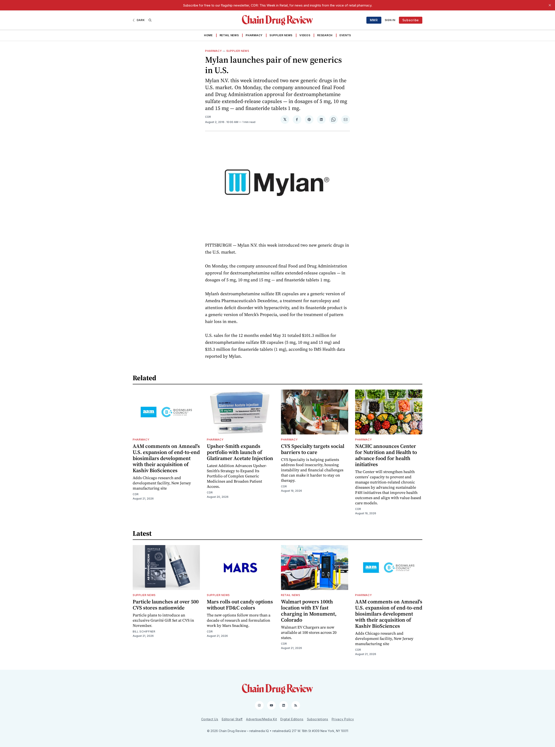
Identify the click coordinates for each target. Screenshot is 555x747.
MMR (374, 20)
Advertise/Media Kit (261, 719)
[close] (549, 5)
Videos (304, 35)
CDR (208, 116)
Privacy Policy (343, 719)
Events (345, 35)
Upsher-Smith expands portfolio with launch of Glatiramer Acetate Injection (240, 452)
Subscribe (410, 20)
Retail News (229, 35)
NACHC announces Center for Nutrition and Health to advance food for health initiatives (386, 455)
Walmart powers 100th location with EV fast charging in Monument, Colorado (308, 610)
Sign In (390, 20)
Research (325, 35)
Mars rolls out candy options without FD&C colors (240, 604)
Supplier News (280, 35)
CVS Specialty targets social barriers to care (312, 449)
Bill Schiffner (144, 631)
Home (208, 35)
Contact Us (209, 719)
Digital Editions (291, 719)
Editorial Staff (232, 719)
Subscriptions (317, 719)
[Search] (150, 20)
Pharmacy (254, 35)
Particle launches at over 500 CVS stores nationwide (166, 604)
